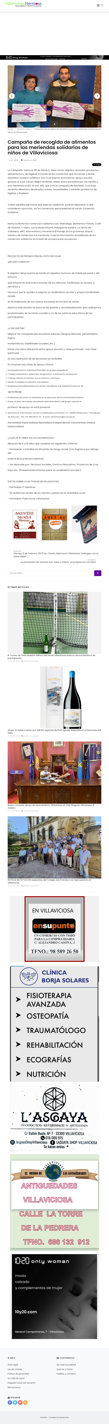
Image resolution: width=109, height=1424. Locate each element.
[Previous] (12, 96)
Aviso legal (13, 1364)
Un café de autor (16, 1378)
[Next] (97, 96)
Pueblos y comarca (66, 1373)
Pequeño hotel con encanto (22, 1382)
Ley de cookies (15, 1369)
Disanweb (64, 1417)
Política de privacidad (18, 1373)
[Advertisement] (54, 32)
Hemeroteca (14, 1387)
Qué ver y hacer (65, 1369)
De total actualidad (66, 1364)
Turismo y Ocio (30, 160)
